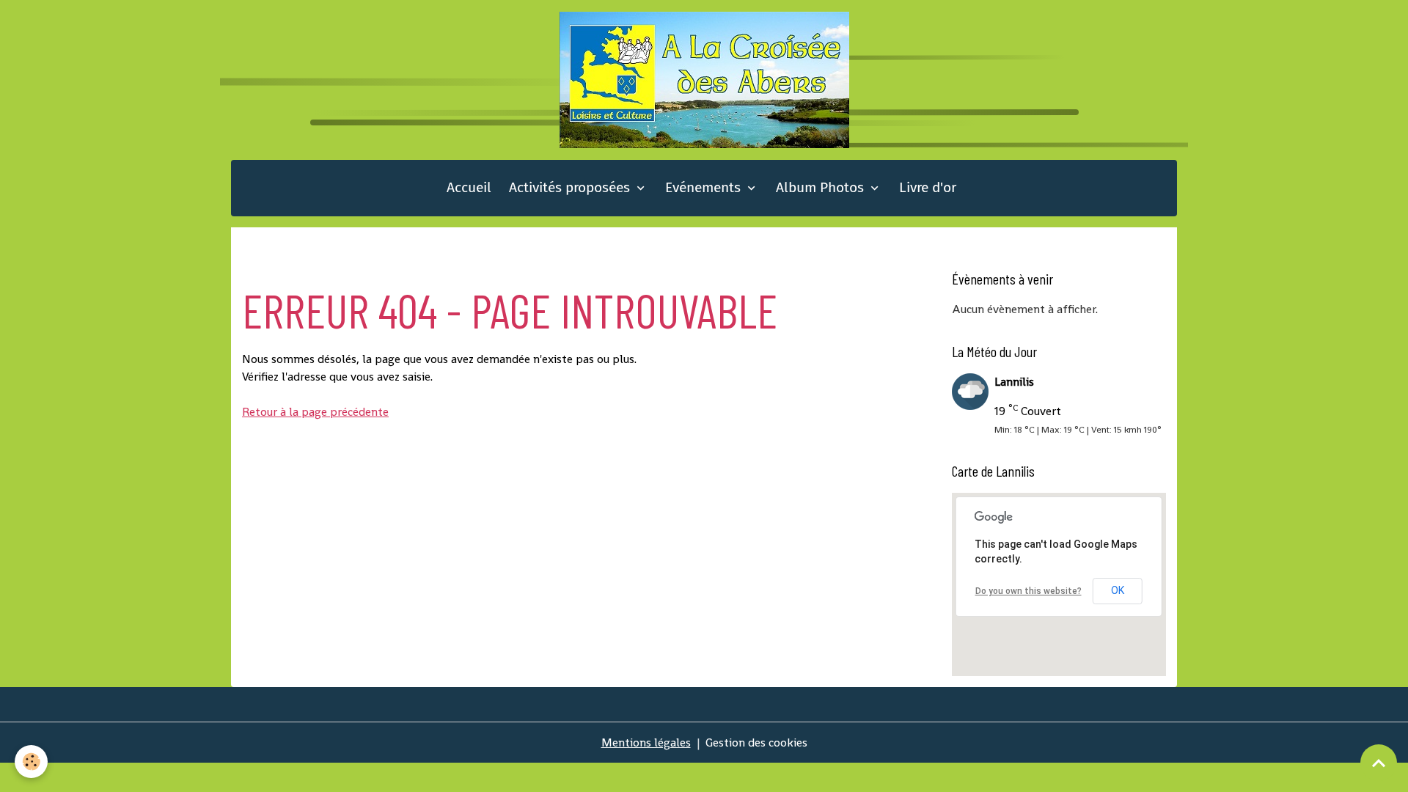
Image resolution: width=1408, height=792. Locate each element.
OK (1117, 590)
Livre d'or (927, 187)
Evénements (704, 187)
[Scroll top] (1378, 762)
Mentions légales (646, 742)
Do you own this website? (1028, 591)
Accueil (469, 187)
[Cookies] (31, 761)
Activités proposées (571, 187)
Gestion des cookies (756, 742)
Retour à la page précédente (315, 411)
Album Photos (822, 187)
